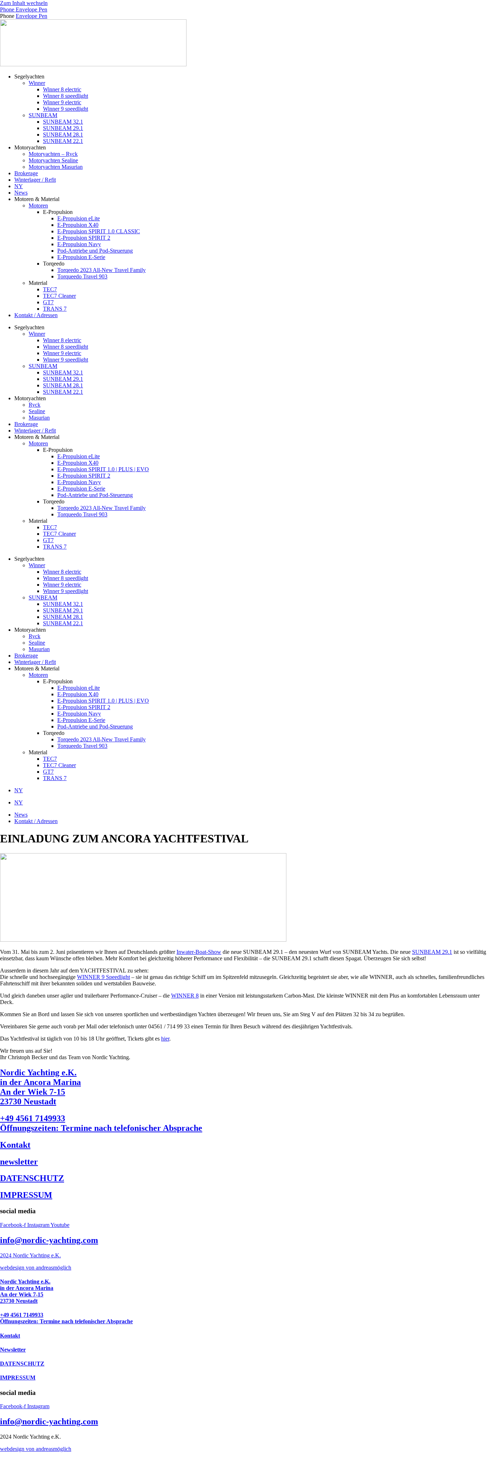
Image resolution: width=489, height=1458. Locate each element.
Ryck (34, 405)
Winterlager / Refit (35, 180)
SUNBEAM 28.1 (63, 135)
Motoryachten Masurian (56, 167)
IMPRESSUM (26, 1195)
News (21, 193)
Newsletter (13, 1350)
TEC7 (50, 289)
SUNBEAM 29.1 (63, 128)
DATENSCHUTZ (32, 1178)
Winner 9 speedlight (65, 109)
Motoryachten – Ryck (53, 154)
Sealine (37, 411)
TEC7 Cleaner (59, 296)
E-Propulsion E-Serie (81, 257)
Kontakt (15, 1144)
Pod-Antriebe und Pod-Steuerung (95, 251)
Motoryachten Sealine (53, 160)
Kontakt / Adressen (36, 315)
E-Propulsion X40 (77, 225)
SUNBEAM (43, 115)
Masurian (39, 418)
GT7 (48, 302)
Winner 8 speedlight (65, 96)
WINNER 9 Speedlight (103, 977)
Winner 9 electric (62, 102)
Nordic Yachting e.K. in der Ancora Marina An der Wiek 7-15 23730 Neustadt (40, 1087)
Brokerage (26, 173)
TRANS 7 (55, 309)
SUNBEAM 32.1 (63, 122)
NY (18, 186)
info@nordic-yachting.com (49, 1240)
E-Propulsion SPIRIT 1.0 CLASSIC (98, 231)
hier (165, 1039)
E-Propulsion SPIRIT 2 (83, 238)
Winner (37, 83)
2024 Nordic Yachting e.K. (30, 1255)
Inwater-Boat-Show (198, 952)
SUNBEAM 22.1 (63, 141)
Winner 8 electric (62, 89)
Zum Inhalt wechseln (24, 3)
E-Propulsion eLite (78, 218)
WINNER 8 (185, 996)
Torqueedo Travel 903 (82, 276)
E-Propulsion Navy (79, 244)
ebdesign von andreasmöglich (37, 1268)
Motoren (38, 205)
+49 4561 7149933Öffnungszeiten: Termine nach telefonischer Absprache (101, 1123)
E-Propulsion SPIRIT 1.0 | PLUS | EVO (103, 469)
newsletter (19, 1161)
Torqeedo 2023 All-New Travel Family (101, 270)
